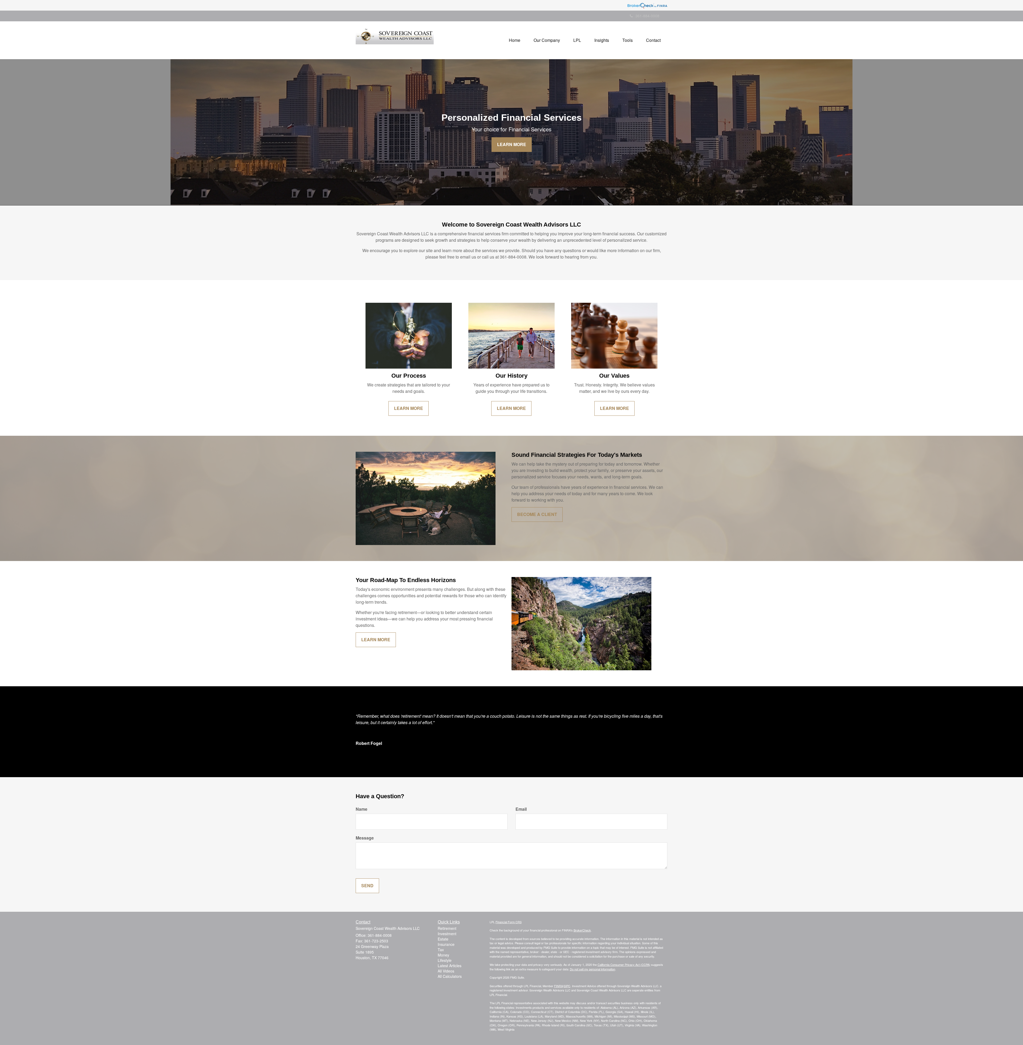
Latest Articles (449, 965)
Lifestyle (445, 960)
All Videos (446, 971)
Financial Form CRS (509, 922)
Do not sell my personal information (592, 969)
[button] (547, 40)
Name (361, 809)
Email (521, 809)
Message (365, 838)
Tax (441, 949)
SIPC (567, 986)
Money (443, 955)
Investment (447, 933)
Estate (443, 939)
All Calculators (450, 976)
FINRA (558, 986)
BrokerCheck (582, 930)
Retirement (447, 928)
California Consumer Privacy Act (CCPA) (624, 964)
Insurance (446, 944)
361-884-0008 (647, 15)
